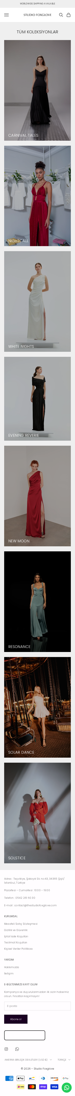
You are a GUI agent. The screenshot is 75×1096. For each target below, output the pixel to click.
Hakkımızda (11, 967)
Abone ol (15, 1019)
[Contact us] (67, 1088)
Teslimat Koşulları (15, 942)
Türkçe (62, 1059)
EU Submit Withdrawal (25, 1035)
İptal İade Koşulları (16, 936)
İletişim (9, 973)
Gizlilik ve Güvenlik (16, 930)
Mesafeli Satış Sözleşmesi (21, 924)
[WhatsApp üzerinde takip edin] (17, 1049)
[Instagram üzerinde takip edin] (6, 1049)
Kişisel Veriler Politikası (18, 949)
